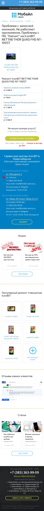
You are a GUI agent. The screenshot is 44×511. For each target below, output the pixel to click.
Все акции (23, 274)
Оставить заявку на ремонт (22, 138)
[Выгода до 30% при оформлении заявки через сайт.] (32, 247)
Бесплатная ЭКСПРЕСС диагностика (9, 257)
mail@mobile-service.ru (26, 183)
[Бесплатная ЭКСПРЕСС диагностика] (11, 247)
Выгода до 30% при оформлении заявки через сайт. (32, 257)
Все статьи (23, 453)
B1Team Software (27, 508)
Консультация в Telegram (17, 187)
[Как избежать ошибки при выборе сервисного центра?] (11, 426)
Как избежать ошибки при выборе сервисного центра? (9, 439)
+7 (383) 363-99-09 (30, 2)
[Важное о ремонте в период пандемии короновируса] (32, 426)
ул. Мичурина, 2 (14, 174)
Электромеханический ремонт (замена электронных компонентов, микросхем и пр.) (20, 115)
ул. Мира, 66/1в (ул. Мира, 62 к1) (22, 198)
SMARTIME (16, 508)
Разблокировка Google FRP (15, 95)
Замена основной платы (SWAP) (17, 88)
